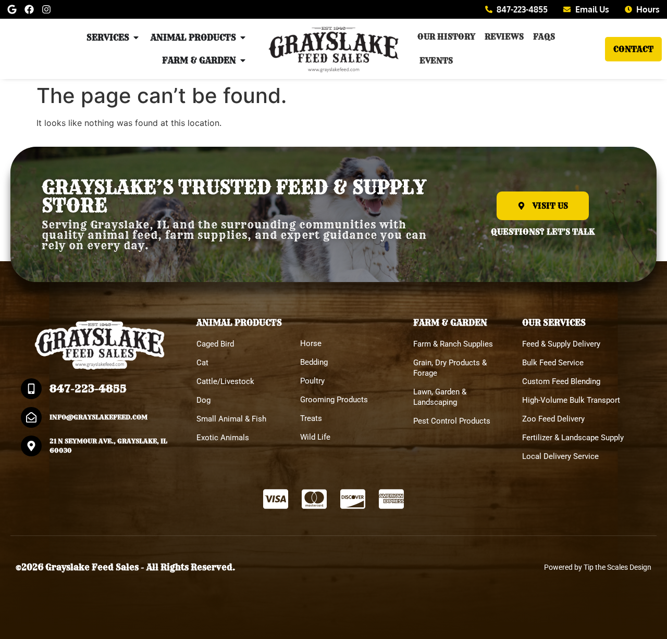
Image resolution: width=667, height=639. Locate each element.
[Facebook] (29, 9)
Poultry (312, 381)
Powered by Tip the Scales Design (597, 567)
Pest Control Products (451, 421)
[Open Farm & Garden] (243, 60)
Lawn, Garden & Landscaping (439, 397)
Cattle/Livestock (225, 381)
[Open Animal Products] (243, 37)
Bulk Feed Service (553, 362)
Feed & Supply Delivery (561, 344)
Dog (203, 400)
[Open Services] (136, 37)
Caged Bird (215, 344)
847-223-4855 (88, 388)
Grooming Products (334, 399)
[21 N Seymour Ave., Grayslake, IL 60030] (31, 446)
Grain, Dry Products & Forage (450, 368)
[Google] (12, 9)
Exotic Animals (222, 437)
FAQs (544, 37)
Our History (446, 37)
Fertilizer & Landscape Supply (573, 437)
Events (436, 61)
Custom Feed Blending (561, 381)
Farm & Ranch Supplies (453, 344)
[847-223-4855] (31, 388)
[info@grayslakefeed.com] (31, 417)
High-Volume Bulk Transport (571, 400)
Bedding (314, 362)
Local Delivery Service (560, 456)
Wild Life (315, 437)
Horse (311, 343)
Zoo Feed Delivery (553, 419)
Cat (202, 362)
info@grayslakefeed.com (98, 417)
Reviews (504, 37)
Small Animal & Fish (231, 419)
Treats (311, 418)
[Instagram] (46, 9)
